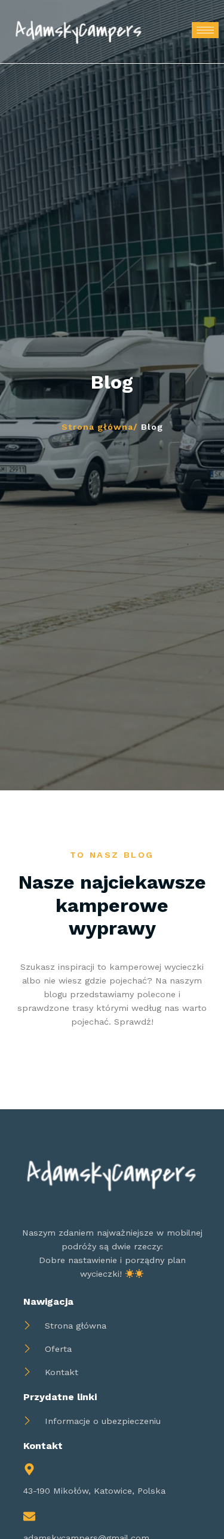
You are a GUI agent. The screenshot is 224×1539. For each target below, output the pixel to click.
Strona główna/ (100, 427)
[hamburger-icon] (205, 30)
